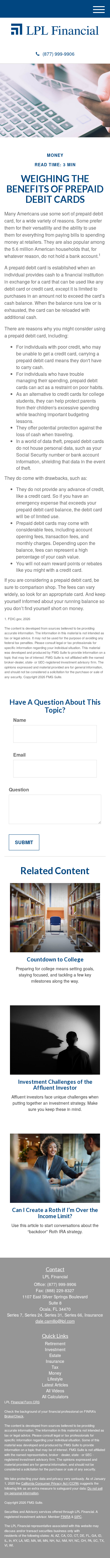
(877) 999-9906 (59, 53)
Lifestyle (55, 1379)
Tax (55, 1367)
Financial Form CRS (25, 1401)
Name (19, 720)
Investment (55, 1349)
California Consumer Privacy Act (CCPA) (50, 1483)
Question (19, 789)
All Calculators (55, 1396)
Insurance (55, 1361)
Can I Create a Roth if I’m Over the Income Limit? (55, 1213)
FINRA (65, 1516)
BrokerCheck (13, 1416)
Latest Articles (55, 1385)
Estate (55, 1355)
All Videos (55, 1391)
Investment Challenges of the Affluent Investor (55, 1084)
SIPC (78, 1516)
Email (19, 755)
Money (55, 1373)
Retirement (55, 1343)
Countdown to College (55, 959)
